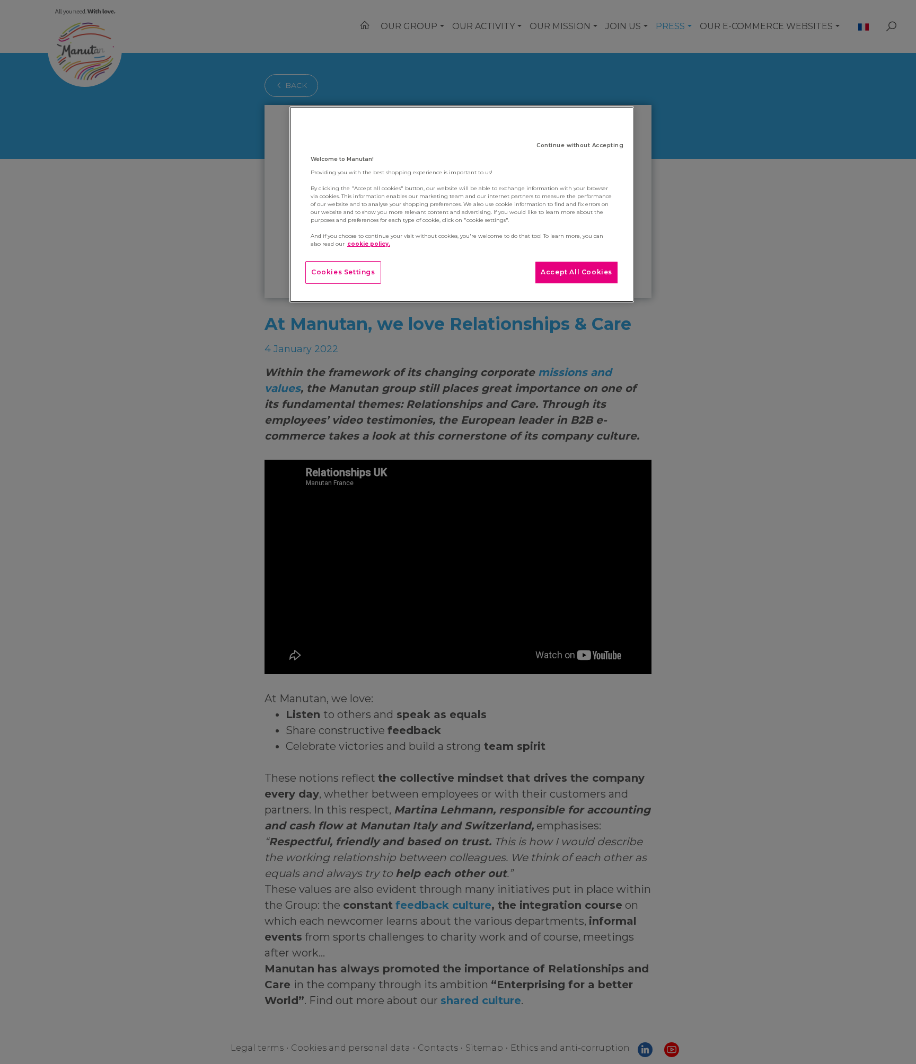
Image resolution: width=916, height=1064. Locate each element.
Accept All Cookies (576, 272)
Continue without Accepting (579, 145)
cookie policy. (368, 243)
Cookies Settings (343, 272)
